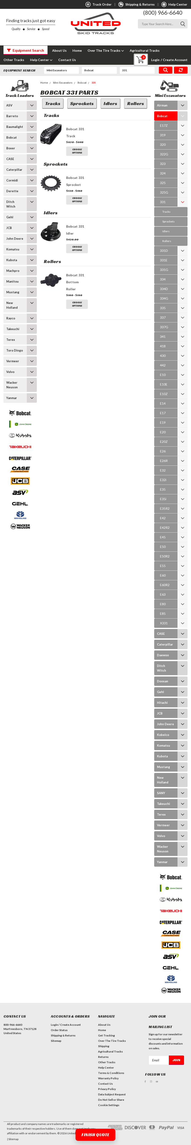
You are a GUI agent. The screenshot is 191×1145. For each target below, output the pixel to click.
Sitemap (56, 1040)
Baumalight (14, 127)
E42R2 (165, 528)
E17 (163, 413)
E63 (163, 594)
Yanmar (11, 398)
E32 (163, 470)
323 (163, 164)
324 (163, 173)
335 (163, 308)
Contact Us (67, 60)
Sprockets (168, 221)
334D (164, 289)
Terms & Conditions (111, 1073)
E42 (163, 518)
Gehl (9, 217)
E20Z (164, 442)
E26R (164, 461)
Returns (103, 1057)
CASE (10, 159)
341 (163, 336)
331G (164, 270)
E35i (163, 499)
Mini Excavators (62, 82)
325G (164, 192)
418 (163, 346)
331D (164, 251)
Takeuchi (12, 329)
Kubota (11, 260)
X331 (164, 623)
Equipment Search (28, 50)
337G (164, 327)
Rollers (166, 241)
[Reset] (181, 70)
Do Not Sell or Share (111, 1099)
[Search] (165, 70)
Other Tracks (13, 60)
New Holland (12, 305)
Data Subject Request (112, 1094)
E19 (163, 422)
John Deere (14, 238)
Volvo (10, 372)
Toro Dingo (14, 350)
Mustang (12, 292)
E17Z (164, 125)
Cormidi (12, 180)
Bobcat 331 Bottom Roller (75, 282)
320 (163, 145)
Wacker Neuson (12, 385)
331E (163, 260)
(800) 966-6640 (162, 12)
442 (163, 365)
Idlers (166, 231)
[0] (137, 60)
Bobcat (11, 137)
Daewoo (163, 655)
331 (94, 82)
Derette (12, 191)
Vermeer (12, 361)
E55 (163, 566)
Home (77, 50)
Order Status (59, 1030)
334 (163, 279)
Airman (162, 105)
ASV (9, 105)
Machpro (12, 271)
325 (163, 183)
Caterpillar (14, 169)
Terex (10, 340)
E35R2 (165, 508)
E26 (163, 451)
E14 (163, 403)
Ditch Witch (10, 204)
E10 (163, 375)
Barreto (12, 116)
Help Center (40, 60)
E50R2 (165, 556)
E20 (163, 432)
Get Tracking (106, 1035)
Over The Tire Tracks (104, 50)
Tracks (166, 211)
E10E (163, 384)
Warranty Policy (108, 1078)
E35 (163, 489)
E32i (163, 480)
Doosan (162, 681)
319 (163, 135)
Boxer (10, 148)
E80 (163, 604)
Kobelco (163, 735)
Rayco (10, 318)
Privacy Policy (107, 1089)
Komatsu (12, 249)
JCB (9, 228)
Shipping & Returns (63, 1035)
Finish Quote (95, 1134)
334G (164, 298)
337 (163, 317)
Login (155, 60)
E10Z (164, 394)
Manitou (12, 281)
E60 (163, 575)
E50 (163, 547)
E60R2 (165, 585)
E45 (163, 537)
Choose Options (77, 151)
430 (163, 356)
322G (164, 154)
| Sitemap (12, 1139)
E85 (163, 613)
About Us (59, 50)
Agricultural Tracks (145, 50)
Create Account (174, 60)
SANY (161, 793)
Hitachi (162, 702)
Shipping (103, 1046)
